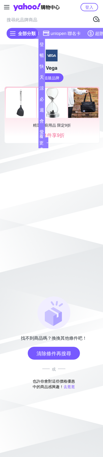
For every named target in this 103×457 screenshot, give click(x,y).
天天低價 (42, 78)
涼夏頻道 (42, 89)
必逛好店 (42, 100)
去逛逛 (69, 386)
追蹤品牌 (51, 77)
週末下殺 (42, 111)
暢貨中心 (42, 56)
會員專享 (42, 122)
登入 (89, 7)
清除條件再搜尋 (54, 353)
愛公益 (42, 133)
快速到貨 (42, 67)
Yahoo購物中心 (36, 7)
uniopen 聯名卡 (66, 33)
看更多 (41, 142)
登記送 (42, 45)
